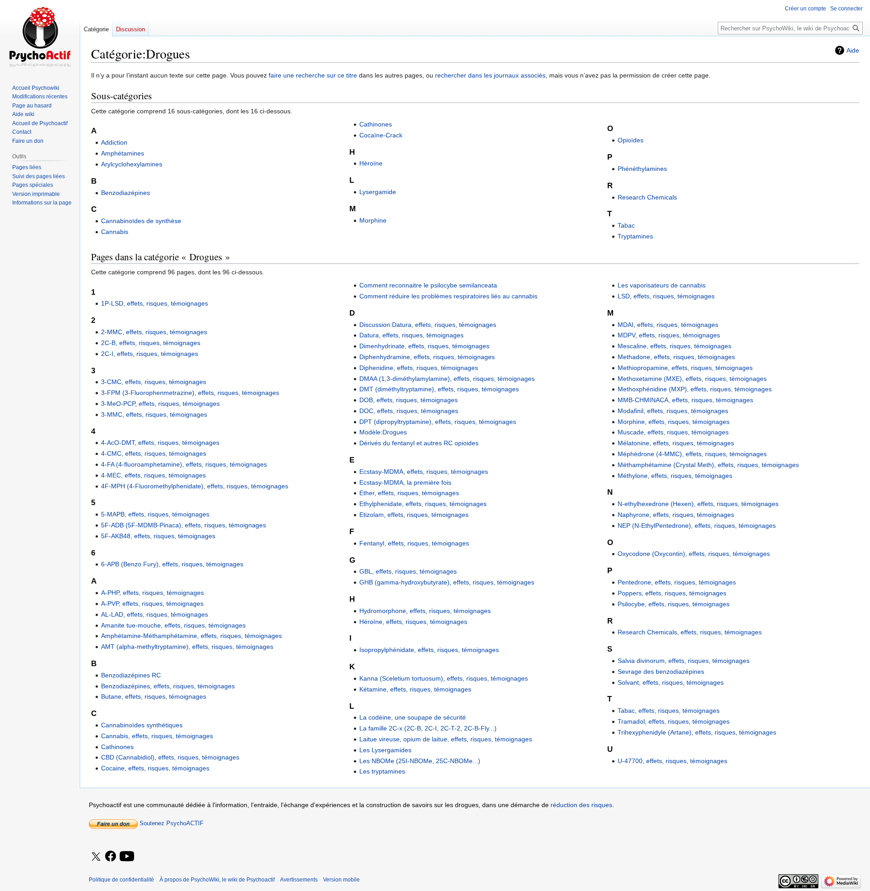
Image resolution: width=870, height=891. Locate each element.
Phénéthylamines (642, 168)
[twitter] (96, 862)
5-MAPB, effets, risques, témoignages (155, 514)
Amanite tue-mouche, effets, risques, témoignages (173, 625)
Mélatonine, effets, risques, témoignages (676, 443)
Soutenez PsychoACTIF (170, 823)
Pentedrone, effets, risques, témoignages (677, 582)
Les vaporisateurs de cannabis (662, 285)
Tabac (626, 225)
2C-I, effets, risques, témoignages (149, 353)
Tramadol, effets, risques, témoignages (674, 721)
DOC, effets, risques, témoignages (408, 410)
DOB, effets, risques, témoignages (408, 400)
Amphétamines (122, 153)
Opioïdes (630, 140)
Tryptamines (635, 236)
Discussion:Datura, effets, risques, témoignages (427, 324)
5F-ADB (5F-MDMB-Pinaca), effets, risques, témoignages (183, 525)
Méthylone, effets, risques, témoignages (675, 475)
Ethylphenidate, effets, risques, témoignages (423, 503)
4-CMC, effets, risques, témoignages (153, 453)
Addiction (114, 142)
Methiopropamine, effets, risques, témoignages (685, 367)
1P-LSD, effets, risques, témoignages (154, 303)
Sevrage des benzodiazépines (661, 671)
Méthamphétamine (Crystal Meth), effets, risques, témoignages (708, 464)
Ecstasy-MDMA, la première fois (405, 482)
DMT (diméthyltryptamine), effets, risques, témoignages (439, 389)
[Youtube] (127, 862)
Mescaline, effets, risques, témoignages (674, 346)
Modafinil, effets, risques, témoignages (673, 410)
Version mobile (341, 879)
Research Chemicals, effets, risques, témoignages (690, 632)
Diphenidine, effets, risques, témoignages (418, 367)
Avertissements (299, 879)
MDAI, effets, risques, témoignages (668, 324)
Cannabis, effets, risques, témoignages (157, 736)
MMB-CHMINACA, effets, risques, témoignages (685, 400)
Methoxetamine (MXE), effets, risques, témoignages (692, 378)
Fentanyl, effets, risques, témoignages (414, 543)
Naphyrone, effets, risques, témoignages (676, 514)
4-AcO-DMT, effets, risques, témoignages (160, 442)
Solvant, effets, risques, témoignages (671, 682)
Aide (852, 50)
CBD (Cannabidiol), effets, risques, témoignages (170, 757)
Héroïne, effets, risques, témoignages (413, 621)
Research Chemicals (647, 197)
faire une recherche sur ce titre (313, 75)
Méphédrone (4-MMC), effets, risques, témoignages (692, 454)
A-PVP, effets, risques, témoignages (152, 603)
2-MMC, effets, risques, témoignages (154, 332)
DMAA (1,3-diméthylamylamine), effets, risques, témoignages (447, 378)
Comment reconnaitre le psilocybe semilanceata (428, 285)
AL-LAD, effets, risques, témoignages (154, 614)
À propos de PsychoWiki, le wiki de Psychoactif (217, 879)
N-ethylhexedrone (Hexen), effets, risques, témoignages (698, 503)
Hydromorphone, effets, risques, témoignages (425, 610)
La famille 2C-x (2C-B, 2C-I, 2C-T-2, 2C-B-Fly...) (428, 728)
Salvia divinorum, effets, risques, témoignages (683, 660)
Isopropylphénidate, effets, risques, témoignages (429, 649)
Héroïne (370, 163)
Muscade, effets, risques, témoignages (673, 432)
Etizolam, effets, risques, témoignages (414, 514)
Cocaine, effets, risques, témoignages (155, 768)
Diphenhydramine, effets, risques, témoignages (427, 356)
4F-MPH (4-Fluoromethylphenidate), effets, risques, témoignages (194, 486)
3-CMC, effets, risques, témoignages (153, 381)
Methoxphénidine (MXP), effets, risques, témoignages (695, 389)
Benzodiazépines (125, 192)
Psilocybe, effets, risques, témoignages (674, 604)
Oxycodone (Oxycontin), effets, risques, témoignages (694, 553)
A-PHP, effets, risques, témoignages (152, 592)
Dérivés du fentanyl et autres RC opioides (418, 443)
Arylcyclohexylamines (131, 164)
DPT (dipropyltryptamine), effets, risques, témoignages (437, 421)
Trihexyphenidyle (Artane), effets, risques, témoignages (697, 732)
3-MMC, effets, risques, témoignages (154, 414)
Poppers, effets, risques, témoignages (672, 593)
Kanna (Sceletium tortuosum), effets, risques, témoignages (443, 678)
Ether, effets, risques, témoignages (409, 493)
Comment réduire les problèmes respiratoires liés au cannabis (448, 296)
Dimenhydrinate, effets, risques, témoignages (424, 346)
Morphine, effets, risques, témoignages (674, 421)
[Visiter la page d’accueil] (40, 36)
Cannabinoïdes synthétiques (142, 725)
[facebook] (111, 856)
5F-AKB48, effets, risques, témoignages (158, 536)
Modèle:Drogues (383, 432)
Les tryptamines (382, 771)
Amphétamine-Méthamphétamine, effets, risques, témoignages (191, 635)
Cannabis (114, 231)
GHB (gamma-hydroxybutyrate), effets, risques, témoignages (446, 582)
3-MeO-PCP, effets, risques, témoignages (160, 403)
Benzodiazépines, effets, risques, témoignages (168, 686)
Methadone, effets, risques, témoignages (676, 356)
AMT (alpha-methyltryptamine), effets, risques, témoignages (187, 646)
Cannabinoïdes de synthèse (141, 220)
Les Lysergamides (385, 750)
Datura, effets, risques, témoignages (411, 335)
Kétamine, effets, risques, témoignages (415, 689)
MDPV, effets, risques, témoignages (669, 335)
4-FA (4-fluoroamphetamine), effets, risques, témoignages (184, 464)
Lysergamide (377, 191)
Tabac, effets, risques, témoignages (669, 710)
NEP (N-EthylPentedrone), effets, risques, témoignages (697, 525)
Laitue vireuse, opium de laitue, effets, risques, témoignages (445, 739)
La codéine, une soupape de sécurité (412, 717)
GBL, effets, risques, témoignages (408, 571)
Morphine (373, 220)
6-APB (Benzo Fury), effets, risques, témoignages (172, 564)
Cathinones (375, 124)
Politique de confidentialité (121, 879)
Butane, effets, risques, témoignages (153, 696)
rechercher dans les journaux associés (490, 75)
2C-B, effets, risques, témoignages (150, 342)
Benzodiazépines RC (131, 675)
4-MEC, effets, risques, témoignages (153, 475)
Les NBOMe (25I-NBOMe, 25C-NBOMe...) (419, 760)
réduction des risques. (582, 804)
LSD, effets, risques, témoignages (666, 296)
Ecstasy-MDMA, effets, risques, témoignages (423, 471)
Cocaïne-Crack (380, 135)
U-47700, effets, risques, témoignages (672, 760)
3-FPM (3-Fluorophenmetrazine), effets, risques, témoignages (190, 392)
